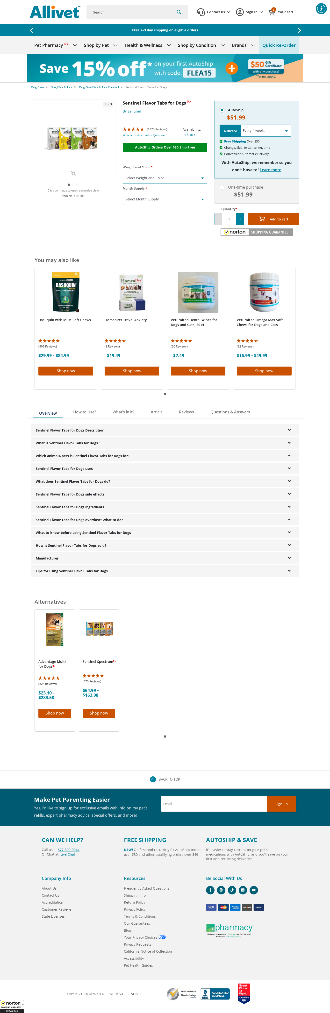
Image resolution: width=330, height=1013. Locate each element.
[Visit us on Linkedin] (243, 890)
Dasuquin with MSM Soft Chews (64, 320)
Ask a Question (155, 135)
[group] (73, 138)
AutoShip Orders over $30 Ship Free (165, 147)
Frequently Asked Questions (146, 888)
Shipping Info (135, 895)
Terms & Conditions (140, 916)
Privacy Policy (134, 909)
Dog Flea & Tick (61, 87)
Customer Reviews (57, 909)
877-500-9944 (68, 849)
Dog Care (37, 87)
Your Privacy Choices (140, 937)
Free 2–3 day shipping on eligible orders (165, 30)
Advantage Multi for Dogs (52, 664)
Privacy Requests (137, 944)
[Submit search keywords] (179, 12)
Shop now (66, 371)
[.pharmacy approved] (230, 930)
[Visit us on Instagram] (221, 890)
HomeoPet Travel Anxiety (126, 320)
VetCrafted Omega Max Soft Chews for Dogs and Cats (260, 322)
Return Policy (134, 902)
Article (157, 412)
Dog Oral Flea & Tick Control (99, 87)
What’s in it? (123, 412)
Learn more (270, 169)
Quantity (228, 209)
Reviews (186, 412)
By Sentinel (132, 111)
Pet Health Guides (138, 965)
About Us (49, 888)
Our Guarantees (137, 923)
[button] (12, 1006)
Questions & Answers (230, 412)
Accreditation (52, 902)
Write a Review (133, 135)
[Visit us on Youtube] (254, 890)
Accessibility (134, 958)
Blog (127, 930)
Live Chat (67, 854)
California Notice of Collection (148, 951)
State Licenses (53, 916)
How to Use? (84, 412)
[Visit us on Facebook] (210, 890)
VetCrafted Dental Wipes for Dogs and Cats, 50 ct (194, 322)
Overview (48, 413)
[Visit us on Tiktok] (232, 890)
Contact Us (50, 895)
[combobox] (137, 12)
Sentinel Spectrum (99, 661)
